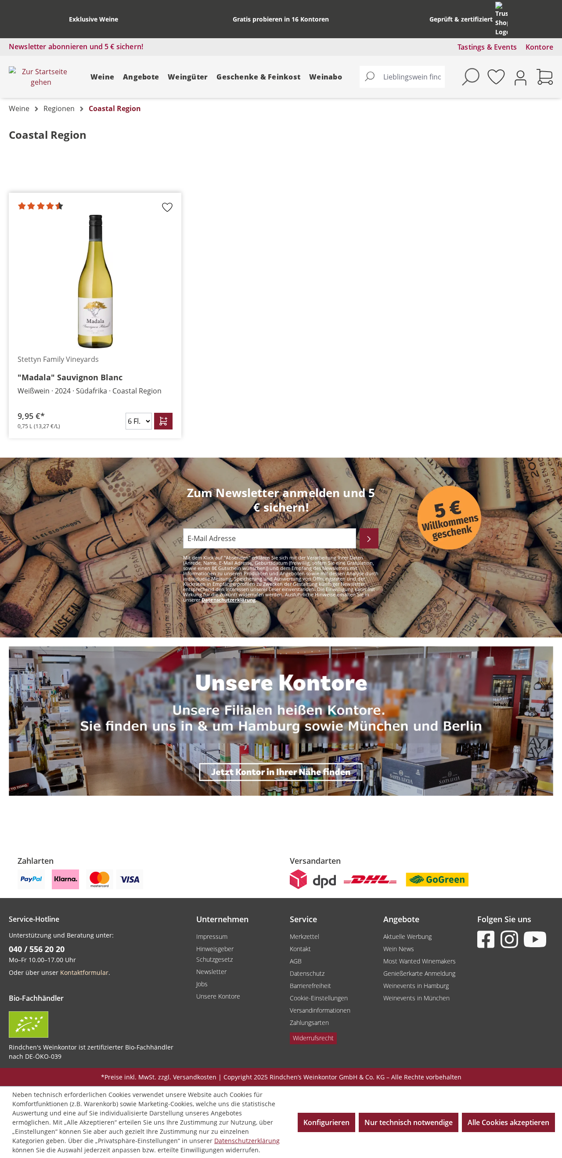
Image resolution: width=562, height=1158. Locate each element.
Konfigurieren (326, 1122)
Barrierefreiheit (310, 985)
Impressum (211, 936)
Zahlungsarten (309, 1022)
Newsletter (211, 971)
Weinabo (325, 77)
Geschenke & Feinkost (258, 77)
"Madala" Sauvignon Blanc (70, 377)
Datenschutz (307, 973)
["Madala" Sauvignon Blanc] (95, 281)
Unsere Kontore (218, 996)
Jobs (202, 984)
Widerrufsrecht (313, 1038)
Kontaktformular (84, 972)
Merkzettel (304, 936)
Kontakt (300, 949)
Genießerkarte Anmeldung (419, 973)
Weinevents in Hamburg (416, 985)
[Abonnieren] (369, 538)
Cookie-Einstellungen (319, 998)
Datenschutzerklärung (229, 599)
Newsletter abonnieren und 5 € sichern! (76, 46)
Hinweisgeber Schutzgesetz (215, 954)
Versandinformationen (320, 1010)
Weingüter (188, 77)
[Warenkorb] (545, 77)
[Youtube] (534, 939)
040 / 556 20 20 (37, 949)
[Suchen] (370, 77)
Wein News (398, 949)
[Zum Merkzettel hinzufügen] (167, 210)
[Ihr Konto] (520, 77)
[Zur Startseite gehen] (41, 76)
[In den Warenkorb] (163, 421)
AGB (296, 961)
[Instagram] (511, 939)
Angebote (141, 77)
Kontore (539, 47)
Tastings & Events (487, 47)
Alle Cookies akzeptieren (508, 1122)
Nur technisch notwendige (408, 1122)
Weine (102, 77)
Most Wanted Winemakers (419, 961)
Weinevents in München (416, 998)
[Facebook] (487, 939)
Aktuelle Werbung (407, 936)
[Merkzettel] (496, 77)
